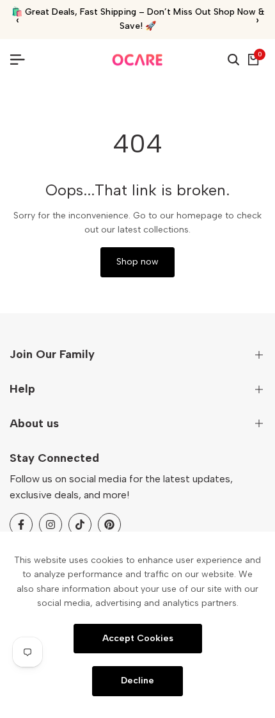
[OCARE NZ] (137, 60)
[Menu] (22, 59)
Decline (137, 680)
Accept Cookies (137, 637)
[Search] (233, 59)
